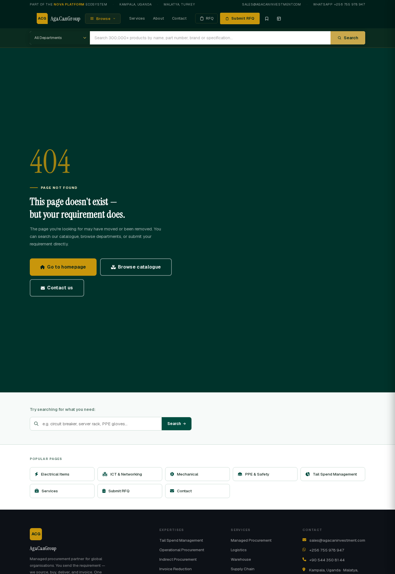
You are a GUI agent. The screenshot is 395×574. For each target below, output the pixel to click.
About (158, 18)
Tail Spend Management (335, 474)
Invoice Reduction (175, 568)
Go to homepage (66, 267)
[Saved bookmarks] (267, 18)
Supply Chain (242, 568)
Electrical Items (55, 474)
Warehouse (241, 559)
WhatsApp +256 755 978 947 (339, 4)
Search (351, 37)
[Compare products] (279, 18)
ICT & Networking (126, 474)
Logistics (239, 549)
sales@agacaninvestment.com (271, 4)
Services (137, 18)
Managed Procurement (251, 540)
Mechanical (187, 474)
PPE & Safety (257, 474)
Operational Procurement (181, 549)
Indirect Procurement (178, 559)
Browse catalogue (139, 267)
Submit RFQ (242, 18)
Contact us (60, 288)
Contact (179, 18)
